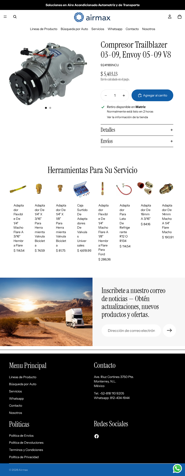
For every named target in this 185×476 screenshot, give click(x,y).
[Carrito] (180, 17)
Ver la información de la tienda (127, 117)
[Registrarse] (169, 330)
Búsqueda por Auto (74, 29)
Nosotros (148, 29)
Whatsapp (115, 29)
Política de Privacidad (24, 457)
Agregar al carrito (155, 95)
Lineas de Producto (43, 29)
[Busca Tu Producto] (15, 17)
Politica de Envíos (21, 436)
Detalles (108, 129)
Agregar (24, 192)
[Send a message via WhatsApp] (177, 468)
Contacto (132, 29)
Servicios (97, 29)
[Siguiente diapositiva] (82, 74)
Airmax (23, 469)
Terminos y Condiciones (26, 450)
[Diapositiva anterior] (14, 74)
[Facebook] (96, 436)
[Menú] (5, 17)
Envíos (107, 141)
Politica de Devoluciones (26, 443)
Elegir (130, 192)
